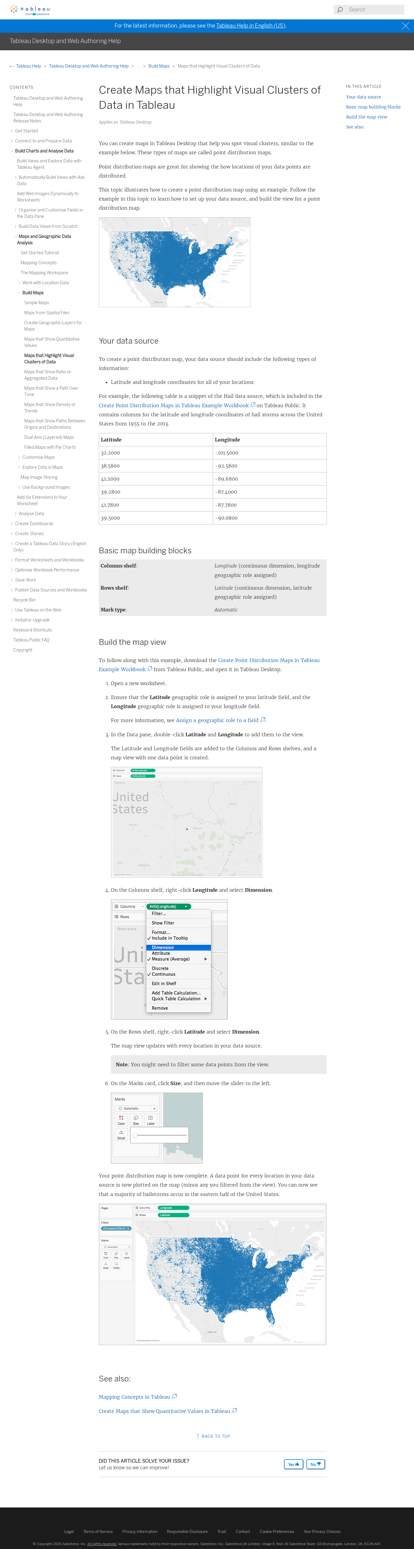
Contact (243, 1531)
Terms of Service (98, 1531)
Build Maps (160, 66)
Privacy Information (139, 1531)
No (314, 1464)
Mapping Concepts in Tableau (136, 1397)
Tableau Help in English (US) (250, 25)
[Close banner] (406, 26)
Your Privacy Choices (322, 1531)
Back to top (215, 1436)
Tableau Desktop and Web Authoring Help (89, 66)
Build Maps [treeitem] (33, 292)
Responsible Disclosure (187, 1531)
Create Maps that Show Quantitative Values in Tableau (166, 1411)
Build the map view (366, 117)
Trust (221, 1531)
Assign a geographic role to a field (219, 720)
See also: (355, 127)
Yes (291, 1464)
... (139, 66)
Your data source (363, 97)
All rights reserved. (102, 1544)
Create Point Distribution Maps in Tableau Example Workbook (175, 405)
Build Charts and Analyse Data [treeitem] (44, 151)
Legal (69, 1531)
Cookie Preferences (277, 1531)
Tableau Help (28, 66)
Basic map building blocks (373, 107)
